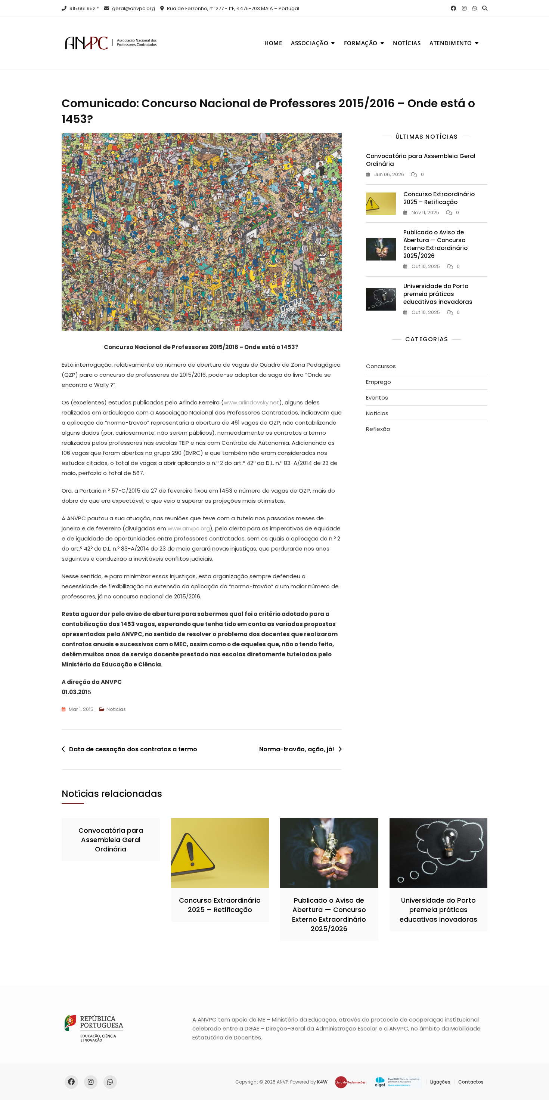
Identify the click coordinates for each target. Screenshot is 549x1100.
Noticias (116, 709)
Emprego (378, 382)
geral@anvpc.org (133, 8)
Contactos (471, 1082)
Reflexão (378, 429)
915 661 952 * (83, 8)
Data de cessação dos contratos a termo (133, 749)
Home (273, 43)
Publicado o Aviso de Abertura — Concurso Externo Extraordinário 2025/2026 (435, 244)
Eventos (377, 397)
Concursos (381, 366)
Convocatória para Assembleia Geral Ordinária (110, 840)
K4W (322, 1082)
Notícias (407, 43)
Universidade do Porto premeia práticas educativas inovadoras (437, 294)
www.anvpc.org (189, 528)
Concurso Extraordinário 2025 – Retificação (439, 198)
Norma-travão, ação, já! (296, 749)
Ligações (440, 1082)
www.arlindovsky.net (251, 402)
